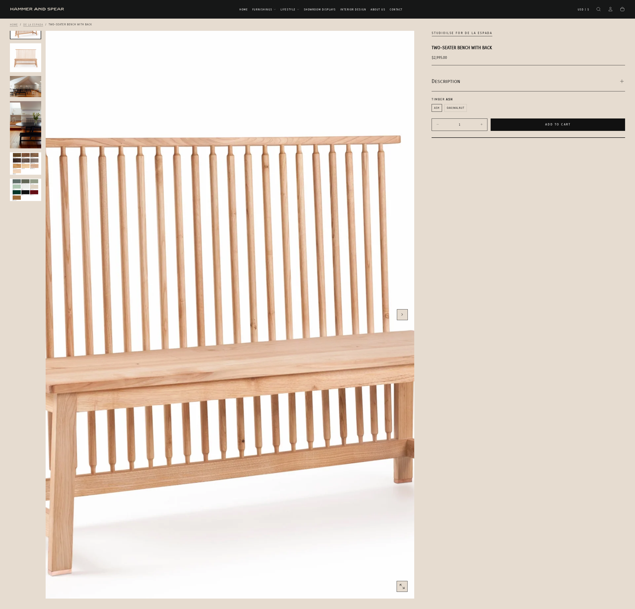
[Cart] (622, 10)
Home (243, 9)
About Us (378, 9)
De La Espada (33, 24)
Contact (396, 9)
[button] (583, 9)
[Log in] (610, 10)
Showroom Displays (320, 9)
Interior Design (353, 9)
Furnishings (262, 9)
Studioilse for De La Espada (462, 33)
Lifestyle (288, 9)
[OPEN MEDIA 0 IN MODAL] (402, 586)
